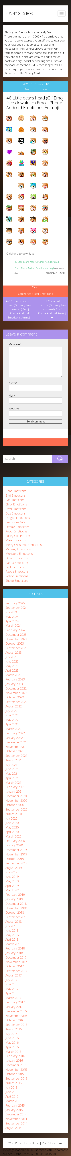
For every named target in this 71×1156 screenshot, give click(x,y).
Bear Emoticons (35, 89)
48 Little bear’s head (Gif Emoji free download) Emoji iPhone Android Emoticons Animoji (35, 103)
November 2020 (16, 800)
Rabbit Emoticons (17, 571)
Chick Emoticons (16, 504)
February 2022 (15, 733)
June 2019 (12, 876)
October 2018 (14, 912)
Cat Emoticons (14, 500)
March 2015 (13, 1101)
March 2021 (13, 782)
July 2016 (11, 1034)
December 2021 (16, 742)
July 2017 (11, 980)
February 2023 (15, 679)
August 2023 (13, 652)
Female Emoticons (17, 527)
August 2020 (13, 814)
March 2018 (13, 944)
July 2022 (11, 711)
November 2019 (16, 854)
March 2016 (13, 1051)
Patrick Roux (54, 1143)
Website (14, 408)
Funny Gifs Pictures (18, 536)
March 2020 (13, 836)
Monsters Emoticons (19, 553)
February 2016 (15, 1056)
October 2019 (14, 859)
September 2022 (16, 702)
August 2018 (13, 921)
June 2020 (12, 823)
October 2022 (14, 697)
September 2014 (16, 1123)
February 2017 (15, 1002)
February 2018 (15, 948)
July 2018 (11, 926)
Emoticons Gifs (15, 522)
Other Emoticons (16, 558)
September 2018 (16, 917)
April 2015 (12, 1096)
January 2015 (14, 1110)
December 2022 (16, 688)
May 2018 (12, 935)
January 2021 (14, 791)
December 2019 (16, 850)
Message (15, 344)
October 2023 (14, 643)
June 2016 (12, 1038)
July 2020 (11, 818)
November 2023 (16, 639)
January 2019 (14, 899)
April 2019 (12, 886)
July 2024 (11, 612)
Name (13, 382)
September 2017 (16, 971)
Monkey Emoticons (18, 549)
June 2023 (12, 661)
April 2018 (12, 939)
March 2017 (13, 998)
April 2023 (12, 670)
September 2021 (16, 755)
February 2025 (15, 603)
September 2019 (16, 863)
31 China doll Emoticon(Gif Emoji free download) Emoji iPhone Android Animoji (52, 307)
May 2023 (12, 666)
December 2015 (16, 1065)
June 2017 (12, 984)
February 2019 (15, 894)
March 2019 (13, 890)
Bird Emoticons (15, 495)
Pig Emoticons (14, 567)
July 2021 (11, 765)
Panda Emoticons (17, 563)
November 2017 (16, 962)
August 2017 (13, 975)
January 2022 (14, 738)
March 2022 (13, 729)
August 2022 (13, 706)
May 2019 (12, 881)
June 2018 (12, 930)
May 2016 (12, 1042)
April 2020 (12, 832)
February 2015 (15, 1105)
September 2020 (16, 809)
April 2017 (12, 993)
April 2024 (12, 621)
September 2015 (16, 1078)
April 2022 (12, 724)
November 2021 (16, 747)
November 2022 (16, 693)
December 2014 (16, 1114)
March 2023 (13, 675)
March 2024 (13, 625)
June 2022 (12, 715)
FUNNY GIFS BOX (19, 13)
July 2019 (11, 872)
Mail (12, 395)
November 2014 (16, 1119)
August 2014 (13, 1128)
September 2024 (16, 607)
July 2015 (11, 1087)
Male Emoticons (16, 540)
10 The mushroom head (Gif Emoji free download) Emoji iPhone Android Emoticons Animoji (20, 309)
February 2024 (15, 630)
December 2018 (16, 903)
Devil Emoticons (15, 509)
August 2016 (13, 1029)
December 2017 (16, 957)
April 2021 (12, 778)
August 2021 (13, 760)
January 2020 (14, 845)
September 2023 (16, 648)
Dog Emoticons (15, 513)
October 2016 (14, 1020)
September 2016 (16, 1024)
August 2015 (13, 1083)
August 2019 (13, 868)
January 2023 (14, 684)
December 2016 (16, 1011)
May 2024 (12, 617)
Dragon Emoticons (17, 518)
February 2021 (15, 787)
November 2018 (16, 908)
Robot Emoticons (16, 576)
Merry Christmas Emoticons (23, 545)
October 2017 (14, 966)
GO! (60, 459)
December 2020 (16, 796)
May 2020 (12, 827)
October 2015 (14, 1074)
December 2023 (16, 634)
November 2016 (16, 1016)
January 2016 (14, 1060)
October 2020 (14, 805)
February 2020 (15, 841)
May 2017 (12, 989)
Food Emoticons (16, 531)
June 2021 (12, 769)
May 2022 (12, 720)
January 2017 (14, 1007)
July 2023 (11, 657)
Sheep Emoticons (16, 580)
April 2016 (12, 1047)
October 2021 (14, 751)
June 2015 (12, 1092)
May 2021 (12, 773)
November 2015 (16, 1069)
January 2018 (14, 953)
